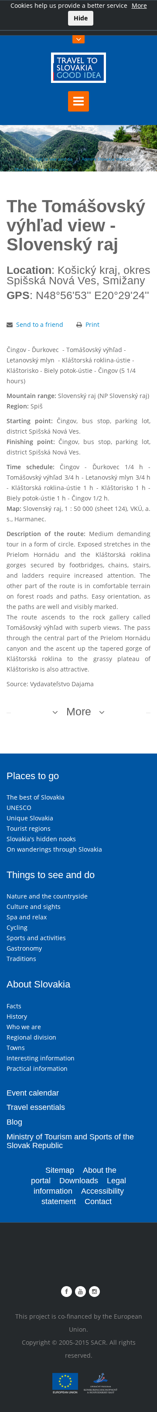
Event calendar (33, 1093)
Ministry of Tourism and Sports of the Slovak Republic (70, 1141)
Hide (81, 18)
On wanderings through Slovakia (54, 849)
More (139, 5)
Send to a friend (39, 324)
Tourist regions (29, 828)
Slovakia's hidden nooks (41, 839)
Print (92, 324)
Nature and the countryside (47, 896)
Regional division (31, 1037)
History (17, 1016)
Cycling (17, 927)
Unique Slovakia (30, 818)
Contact (98, 1201)
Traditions (21, 958)
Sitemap (59, 1170)
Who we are (24, 1027)
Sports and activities (36, 938)
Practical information (37, 1068)
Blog (14, 1122)
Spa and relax (27, 917)
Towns (16, 1047)
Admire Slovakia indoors (107, 159)
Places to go (33, 775)
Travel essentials (36, 1107)
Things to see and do (50, 159)
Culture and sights (34, 906)
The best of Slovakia (36, 797)
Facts (14, 1006)
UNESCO (19, 807)
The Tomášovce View (36, 169)
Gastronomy (24, 948)
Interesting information (41, 1058)
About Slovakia (38, 984)
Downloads (78, 1180)
